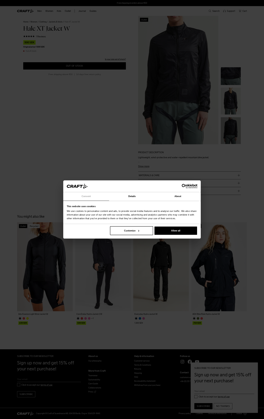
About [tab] (177, 196)
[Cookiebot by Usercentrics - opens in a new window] (184, 186)
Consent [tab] (86, 196)
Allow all (175, 230)
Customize (130, 230)
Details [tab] (132, 196)
